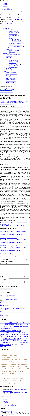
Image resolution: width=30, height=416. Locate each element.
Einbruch (8, 329)
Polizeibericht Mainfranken (15, 45)
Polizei (7, 42)
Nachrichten (6, 28)
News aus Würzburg (11, 30)
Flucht (16, 102)
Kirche (11, 38)
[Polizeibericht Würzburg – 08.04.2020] (13, 231)
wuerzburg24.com (6, 9)
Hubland (19, 332)
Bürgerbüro (12, 52)
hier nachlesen (18, 19)
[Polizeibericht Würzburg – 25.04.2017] (13, 247)
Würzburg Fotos (10, 82)
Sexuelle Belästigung (4, 340)
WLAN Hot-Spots (10, 78)
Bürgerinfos (9, 49)
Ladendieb (16, 336)
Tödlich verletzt (24, 340)
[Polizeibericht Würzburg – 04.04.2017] (13, 239)
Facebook (5, 3)
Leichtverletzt (23, 336)
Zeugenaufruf (10, 104)
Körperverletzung (7, 336)
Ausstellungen (12, 63)
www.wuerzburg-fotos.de (6, 411)
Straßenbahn (18, 340)
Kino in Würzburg (10, 70)
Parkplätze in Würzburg (12, 76)
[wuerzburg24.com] (15, 88)
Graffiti (11, 332)
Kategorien (9, 57)
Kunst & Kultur (13, 36)
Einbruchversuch (15, 328)
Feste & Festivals (13, 67)
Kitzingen (26, 334)
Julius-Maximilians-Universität (12, 333)
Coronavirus (7, 326)
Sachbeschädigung (11, 338)
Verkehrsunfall (5, 345)
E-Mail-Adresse (4, 279)
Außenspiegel (13, 324)
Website (2, 282)
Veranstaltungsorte (10, 68)
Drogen (2, 329)
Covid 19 (12, 326)
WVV (22, 344)
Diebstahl (18, 326)
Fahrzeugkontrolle (10, 102)
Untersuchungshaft (23, 342)
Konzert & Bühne (13, 61)
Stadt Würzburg (11, 340)
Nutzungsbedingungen (8, 404)
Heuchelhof (15, 332)
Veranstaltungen (7, 53)
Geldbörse (6, 332)
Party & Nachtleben (14, 60)
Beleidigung (24, 324)
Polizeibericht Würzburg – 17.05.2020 (12, 303)
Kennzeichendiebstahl (20, 334)
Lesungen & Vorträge (14, 65)
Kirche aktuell (15, 39)
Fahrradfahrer (16, 331)
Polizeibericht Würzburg (15, 43)
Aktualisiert (26, 101)
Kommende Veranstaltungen (13, 54)
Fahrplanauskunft (10, 79)
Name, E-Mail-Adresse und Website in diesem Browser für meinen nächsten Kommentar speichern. (14, 285)
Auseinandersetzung (23, 323)
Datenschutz (6, 402)
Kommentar (3, 263)
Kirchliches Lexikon (17, 41)
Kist (20, 102)
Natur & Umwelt (13, 34)
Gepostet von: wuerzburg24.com (8, 101)
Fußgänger (2, 332)
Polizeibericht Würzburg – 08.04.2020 (12, 234)
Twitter (5, 6)
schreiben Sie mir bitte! (10, 23)
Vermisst (18, 344)
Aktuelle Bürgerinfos (14, 50)
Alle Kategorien (13, 58)
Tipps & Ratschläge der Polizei (16, 46)
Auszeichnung (7, 324)
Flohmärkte (9, 56)
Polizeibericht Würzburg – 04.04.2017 (12, 242)
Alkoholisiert (11, 322)
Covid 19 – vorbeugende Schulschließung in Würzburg (13, 225)
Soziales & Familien (14, 32)
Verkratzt (14, 345)
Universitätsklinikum (14, 342)
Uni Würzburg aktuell (11, 47)
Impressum (5, 401)
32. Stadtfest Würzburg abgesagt (11, 299)
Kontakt (5, 399)
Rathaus (1, 338)
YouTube (5, 4)
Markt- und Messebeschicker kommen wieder (13, 314)
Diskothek (25, 326)
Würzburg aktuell (13, 31)
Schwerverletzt (24, 338)
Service (5, 71)
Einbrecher (2, 102)
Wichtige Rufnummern (11, 74)
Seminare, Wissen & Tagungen (16, 64)
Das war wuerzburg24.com (10, 295)
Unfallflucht (5, 342)
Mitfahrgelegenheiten (11, 81)
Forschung (24, 330)
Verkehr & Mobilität (14, 35)
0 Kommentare (19, 101)
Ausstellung (2, 324)
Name (2, 276)
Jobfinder (8, 75)
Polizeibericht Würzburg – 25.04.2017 (12, 250)
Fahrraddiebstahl (6, 331)
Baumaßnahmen (19, 324)
